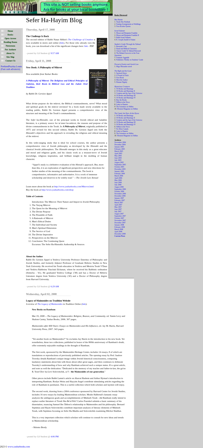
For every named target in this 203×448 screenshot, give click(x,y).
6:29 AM (55, 286)
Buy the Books (121, 100)
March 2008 (118, 229)
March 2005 (118, 151)
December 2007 (120, 223)
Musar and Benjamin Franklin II (127, 35)
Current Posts (119, 236)
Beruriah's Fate (121, 46)
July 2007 (117, 211)
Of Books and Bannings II (125, 91)
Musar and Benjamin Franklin (126, 33)
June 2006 (118, 182)
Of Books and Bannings (124, 89)
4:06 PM (55, 436)
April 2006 (118, 178)
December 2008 (120, 234)
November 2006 (120, 194)
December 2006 (120, 196)
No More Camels (122, 129)
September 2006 (120, 189)
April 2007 (118, 205)
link (62, 43)
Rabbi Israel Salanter (123, 37)
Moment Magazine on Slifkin (127, 109)
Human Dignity (121, 82)
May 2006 (118, 180)
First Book (120, 78)
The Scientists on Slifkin (124, 107)
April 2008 (118, 232)
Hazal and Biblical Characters (126, 49)
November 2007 (120, 220)
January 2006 (119, 171)
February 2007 (119, 200)
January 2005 (119, 147)
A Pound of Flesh (122, 75)
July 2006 (117, 185)
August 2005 (119, 162)
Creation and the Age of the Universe (129, 93)
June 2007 (118, 209)
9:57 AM (55, 53)
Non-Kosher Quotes (123, 26)
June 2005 (118, 158)
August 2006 (119, 187)
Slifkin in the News (123, 102)
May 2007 (118, 207)
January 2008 (119, 225)
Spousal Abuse (121, 73)
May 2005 (118, 156)
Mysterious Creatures (122, 87)
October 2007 (119, 218)
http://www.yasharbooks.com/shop (57, 190)
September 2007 (120, 216)
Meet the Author (122, 80)
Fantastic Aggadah (122, 58)
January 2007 (119, 198)
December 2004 (120, 145)
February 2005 (119, 149)
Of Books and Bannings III (126, 95)
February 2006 (119, 174)
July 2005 (117, 160)
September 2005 (120, 165)
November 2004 (120, 142)
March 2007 (118, 203)
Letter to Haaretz (122, 104)
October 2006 (119, 191)
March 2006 (118, 176)
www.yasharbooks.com (19, 446)
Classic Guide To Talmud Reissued (128, 51)
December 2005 (120, 169)
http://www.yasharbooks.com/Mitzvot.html (74, 186)
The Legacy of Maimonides (50, 304)
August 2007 (119, 214)
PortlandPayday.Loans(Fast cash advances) (11, 67)
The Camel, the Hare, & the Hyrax (126, 113)
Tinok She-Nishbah (123, 22)
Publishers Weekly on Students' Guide (129, 60)
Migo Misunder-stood (124, 66)
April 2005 (118, 153)
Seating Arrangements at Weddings (128, 24)
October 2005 (119, 167)
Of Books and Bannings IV (126, 98)
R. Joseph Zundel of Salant (125, 40)
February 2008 (119, 227)
